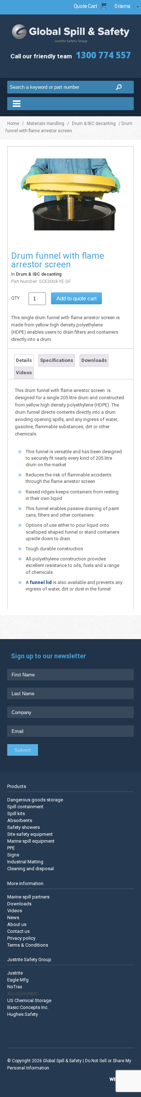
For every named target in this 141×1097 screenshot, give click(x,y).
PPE (11, 848)
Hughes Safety (22, 1014)
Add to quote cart (76, 298)
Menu (70, 103)
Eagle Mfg (18, 980)
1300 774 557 (103, 55)
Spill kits (16, 813)
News (13, 917)
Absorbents (19, 820)
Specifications (56, 360)
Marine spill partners (28, 896)
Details (24, 360)
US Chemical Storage (29, 1000)
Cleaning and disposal (30, 868)
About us (16, 924)
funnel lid (41, 582)
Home (13, 123)
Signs (13, 855)
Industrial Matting (25, 861)
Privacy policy (21, 937)
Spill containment (25, 806)
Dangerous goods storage (35, 799)
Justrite (15, 973)
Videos (24, 372)
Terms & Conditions (27, 944)
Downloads (94, 360)
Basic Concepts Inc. (27, 1007)
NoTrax (14, 986)
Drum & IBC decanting (94, 123)
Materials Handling (45, 123)
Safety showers (23, 827)
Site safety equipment (30, 834)
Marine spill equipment (31, 841)
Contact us (18, 931)
